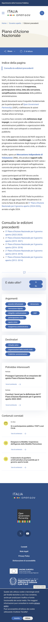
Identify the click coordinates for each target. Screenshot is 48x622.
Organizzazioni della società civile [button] (20, 349)
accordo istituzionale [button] (15, 304)
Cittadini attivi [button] (13, 345)
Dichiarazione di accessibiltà (24, 561)
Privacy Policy (24, 556)
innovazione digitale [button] (15, 308)
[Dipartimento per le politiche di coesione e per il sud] (24, 581)
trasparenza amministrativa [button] (18, 327)
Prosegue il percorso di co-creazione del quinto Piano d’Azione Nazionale (23, 377)
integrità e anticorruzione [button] (17, 313)
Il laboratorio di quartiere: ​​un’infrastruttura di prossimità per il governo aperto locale (25, 460)
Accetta (17, 618)
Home (4, 23)
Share (9, 51)
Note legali (24, 551)
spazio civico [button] (12, 322)
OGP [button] (35, 313)
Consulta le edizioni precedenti (18, 68)
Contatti (24, 547)
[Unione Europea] (24, 571)
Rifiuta (27, 618)
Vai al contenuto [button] (11, 384)
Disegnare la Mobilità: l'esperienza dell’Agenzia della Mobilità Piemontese (26, 443)
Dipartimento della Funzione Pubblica (15, 3)
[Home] (18, 13)
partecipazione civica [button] (15, 318)
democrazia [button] (34, 304)
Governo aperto (15, 23)
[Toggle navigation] (3, 13)
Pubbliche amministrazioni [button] (17, 354)
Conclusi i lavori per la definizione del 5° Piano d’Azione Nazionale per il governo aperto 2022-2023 (23, 396)
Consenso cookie (39, 587)
